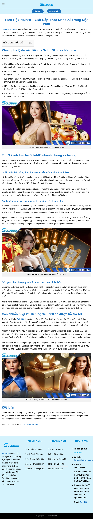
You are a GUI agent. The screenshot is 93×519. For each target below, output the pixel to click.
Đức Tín (83, 502)
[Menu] (3, 4)
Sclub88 (20, 319)
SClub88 (6, 453)
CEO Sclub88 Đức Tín (32, 424)
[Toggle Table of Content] (29, 43)
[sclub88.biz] (46, 4)
